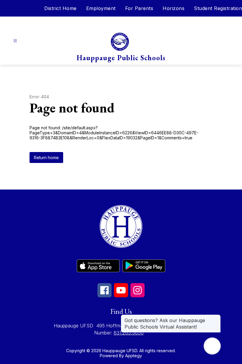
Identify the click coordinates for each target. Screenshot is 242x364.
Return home (46, 157)
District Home (60, 8)
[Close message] (216, 317)
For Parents (139, 8)
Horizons (173, 8)
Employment (101, 8)
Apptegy (133, 355)
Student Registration (218, 8)
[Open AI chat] (212, 346)
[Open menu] (15, 40)
